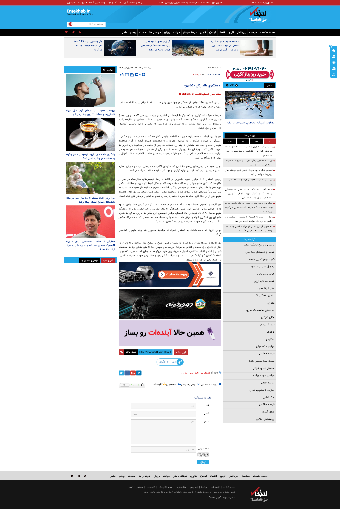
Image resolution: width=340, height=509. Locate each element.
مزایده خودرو (267, 383)
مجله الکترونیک (85, 2)
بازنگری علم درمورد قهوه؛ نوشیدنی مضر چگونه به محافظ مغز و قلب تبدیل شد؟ (90, 156)
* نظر (206, 421)
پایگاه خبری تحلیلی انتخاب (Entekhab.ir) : (199, 94)
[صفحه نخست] (333, 50)
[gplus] (133, 373)
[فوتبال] (333, 62)
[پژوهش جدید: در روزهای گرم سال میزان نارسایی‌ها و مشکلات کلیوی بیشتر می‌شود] (90, 90)
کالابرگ (270, 332)
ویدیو (133, 32)
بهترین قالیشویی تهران (262, 390)
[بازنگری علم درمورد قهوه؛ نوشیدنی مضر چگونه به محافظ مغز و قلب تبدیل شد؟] (90, 134)
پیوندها (123, 2)
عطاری (270, 303)
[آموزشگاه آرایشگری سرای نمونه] (170, 333)
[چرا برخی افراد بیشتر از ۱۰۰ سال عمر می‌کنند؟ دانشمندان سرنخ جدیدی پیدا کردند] (90, 178)
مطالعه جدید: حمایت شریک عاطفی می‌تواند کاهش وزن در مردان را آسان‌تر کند (224, 46)
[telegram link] (78, 475)
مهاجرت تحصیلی (265, 346)
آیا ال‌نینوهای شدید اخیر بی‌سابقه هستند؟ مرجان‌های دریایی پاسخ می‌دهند (155, 46)
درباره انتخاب (229, 487)
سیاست (253, 32)
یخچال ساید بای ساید (262, 266)
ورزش (167, 32)
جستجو (140, 487)
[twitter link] (72, 475)
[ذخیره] (132, 75)
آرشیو (131, 487)
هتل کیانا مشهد (265, 288)
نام (207, 405)
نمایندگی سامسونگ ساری (260, 310)
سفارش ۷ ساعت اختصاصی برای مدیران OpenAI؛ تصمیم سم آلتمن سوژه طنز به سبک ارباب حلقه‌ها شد (90, 245)
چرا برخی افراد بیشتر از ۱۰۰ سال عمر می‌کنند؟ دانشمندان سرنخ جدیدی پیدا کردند (90, 200)
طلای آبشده (268, 412)
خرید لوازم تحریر (265, 274)
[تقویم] (333, 68)
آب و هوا (113, 2)
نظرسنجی (71, 2)
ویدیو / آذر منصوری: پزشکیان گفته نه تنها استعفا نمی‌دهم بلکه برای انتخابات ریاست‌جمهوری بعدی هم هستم (249, 151)
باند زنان (194, 373)
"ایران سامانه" (215, 497)
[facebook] (127, 373)
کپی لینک (181, 352)
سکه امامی (268, 397)
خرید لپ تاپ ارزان (264, 281)
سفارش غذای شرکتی (263, 368)
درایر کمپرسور (267, 325)
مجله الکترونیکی (165, 487)
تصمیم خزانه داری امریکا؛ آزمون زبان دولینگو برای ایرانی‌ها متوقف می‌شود (249, 172)
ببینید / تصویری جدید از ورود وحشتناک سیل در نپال (249, 182)
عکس (124, 32)
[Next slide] (227, 85)
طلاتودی (269, 339)
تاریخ (231, 32)
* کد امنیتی (203, 449)
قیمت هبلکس (266, 354)
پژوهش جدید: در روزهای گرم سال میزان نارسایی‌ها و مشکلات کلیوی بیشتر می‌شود (90, 112)
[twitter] (66, 32)
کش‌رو (184, 373)
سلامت (142, 32)
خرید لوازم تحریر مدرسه (261, 259)
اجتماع (212, 32)
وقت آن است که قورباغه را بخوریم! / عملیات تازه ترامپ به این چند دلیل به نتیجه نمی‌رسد (249, 219)
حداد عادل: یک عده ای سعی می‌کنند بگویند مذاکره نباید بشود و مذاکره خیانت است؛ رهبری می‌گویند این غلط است (249, 207)
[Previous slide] (236, 85)
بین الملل (241, 32)
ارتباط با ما (215, 487)
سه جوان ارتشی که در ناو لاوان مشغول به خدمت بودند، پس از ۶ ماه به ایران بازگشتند (249, 229)
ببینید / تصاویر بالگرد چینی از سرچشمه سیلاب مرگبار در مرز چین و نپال (249, 163)
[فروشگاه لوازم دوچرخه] (170, 304)
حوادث (176, 32)
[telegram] (73, 32)
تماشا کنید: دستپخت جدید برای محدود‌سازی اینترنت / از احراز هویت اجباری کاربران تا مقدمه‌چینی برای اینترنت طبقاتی (249, 193)
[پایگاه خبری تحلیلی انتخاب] (260, 16)
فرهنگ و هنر (190, 32)
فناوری (203, 32)
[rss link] (85, 475)
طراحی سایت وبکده (263, 375)
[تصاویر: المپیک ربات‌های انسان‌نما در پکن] (249, 105)
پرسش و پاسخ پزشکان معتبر (258, 245)
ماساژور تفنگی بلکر (264, 295)
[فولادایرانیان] (170, 274)
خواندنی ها (155, 32)
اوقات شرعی (100, 2)
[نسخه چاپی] (122, 74)
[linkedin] (138, 373)
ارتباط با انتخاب (136, 2)
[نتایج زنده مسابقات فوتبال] (333, 74)
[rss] (79, 32)
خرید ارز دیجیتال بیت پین (259, 252)
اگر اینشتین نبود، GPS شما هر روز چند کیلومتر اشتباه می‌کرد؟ (88, 46)
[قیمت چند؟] (333, 56)
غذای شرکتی (267, 317)
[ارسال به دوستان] (127, 74)
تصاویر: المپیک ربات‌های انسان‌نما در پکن (250, 122)
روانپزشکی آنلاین (265, 419)
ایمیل (206, 413)
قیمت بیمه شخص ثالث (261, 361)
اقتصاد (222, 32)
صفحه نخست (267, 32)
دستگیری (205, 373)
